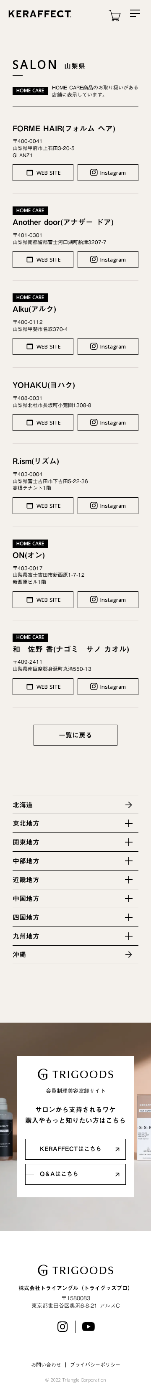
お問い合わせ (46, 1364)
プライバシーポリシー (95, 1364)
